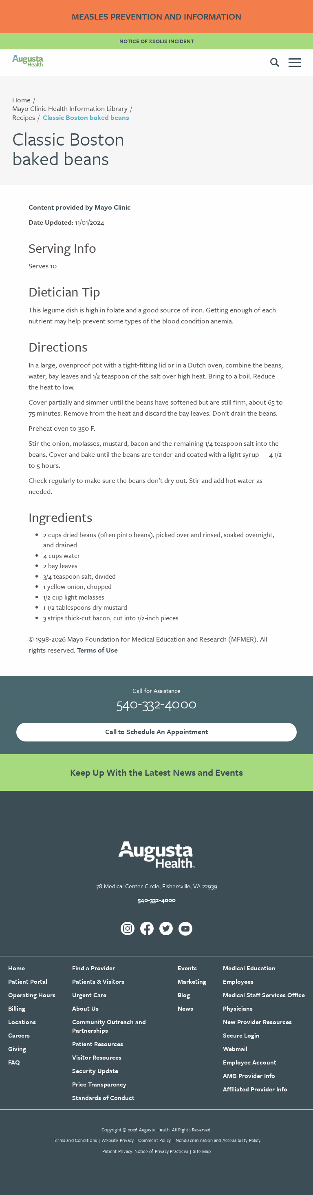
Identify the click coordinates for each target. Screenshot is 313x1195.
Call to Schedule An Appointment (156, 731)
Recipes (23, 117)
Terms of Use (97, 650)
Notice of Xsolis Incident (156, 41)
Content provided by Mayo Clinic (79, 207)
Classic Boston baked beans (86, 117)
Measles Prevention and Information (156, 16)
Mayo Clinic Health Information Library (70, 108)
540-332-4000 (157, 703)
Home (21, 100)
